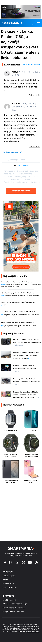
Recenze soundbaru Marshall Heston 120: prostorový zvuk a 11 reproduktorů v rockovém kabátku (26, 355)
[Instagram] (10, 563)
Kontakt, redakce (8, 576)
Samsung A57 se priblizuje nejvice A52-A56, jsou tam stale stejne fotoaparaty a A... (21, 285)
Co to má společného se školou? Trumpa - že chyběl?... (21, 296)
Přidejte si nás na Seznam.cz (13, 612)
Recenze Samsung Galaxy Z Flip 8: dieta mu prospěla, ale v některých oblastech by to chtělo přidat (25, 395)
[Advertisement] (21, 510)
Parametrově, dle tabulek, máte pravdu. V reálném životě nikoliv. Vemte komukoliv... (19, 326)
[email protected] (33, 632)
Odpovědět (34, 95)
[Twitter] (17, 563)
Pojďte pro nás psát (9, 588)
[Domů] (12, 23)
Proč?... (4, 305)
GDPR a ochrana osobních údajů (14, 604)
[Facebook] (5, 563)
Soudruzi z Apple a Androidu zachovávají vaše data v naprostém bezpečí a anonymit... (20, 315)
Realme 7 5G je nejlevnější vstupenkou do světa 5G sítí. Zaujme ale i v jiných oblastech (20, 47)
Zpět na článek (32, 64)
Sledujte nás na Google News (13, 608)
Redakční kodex (8, 584)
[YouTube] (30, 563)
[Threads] (23, 563)
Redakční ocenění (9, 600)
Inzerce (5, 580)
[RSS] (36, 563)
